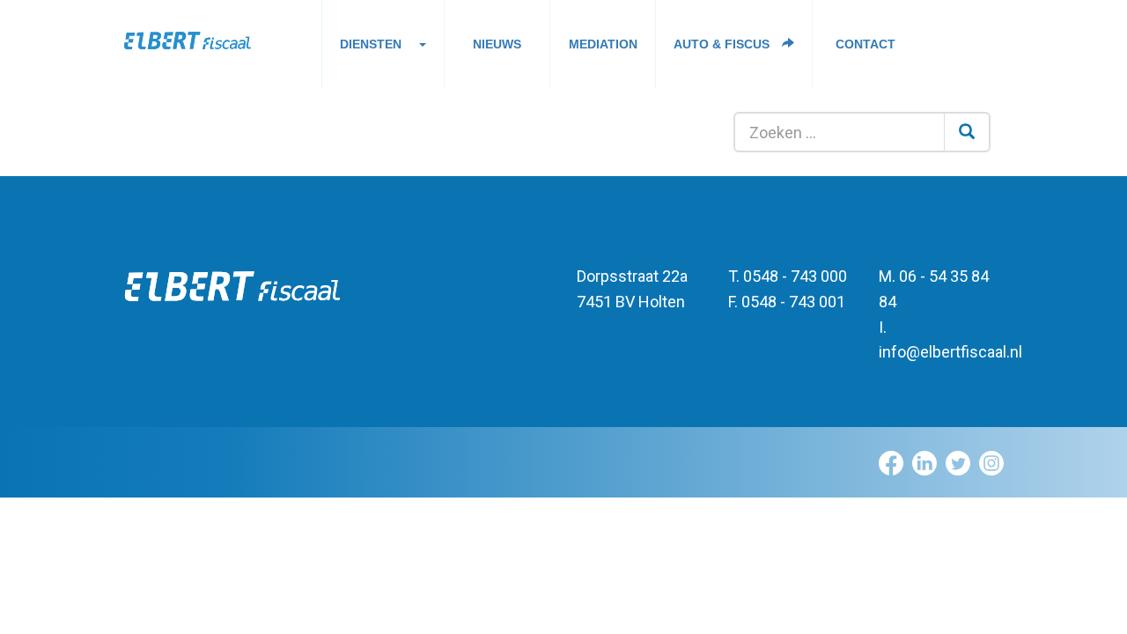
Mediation (603, 44)
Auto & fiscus (723, 44)
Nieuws (497, 44)
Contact (865, 44)
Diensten (370, 44)
